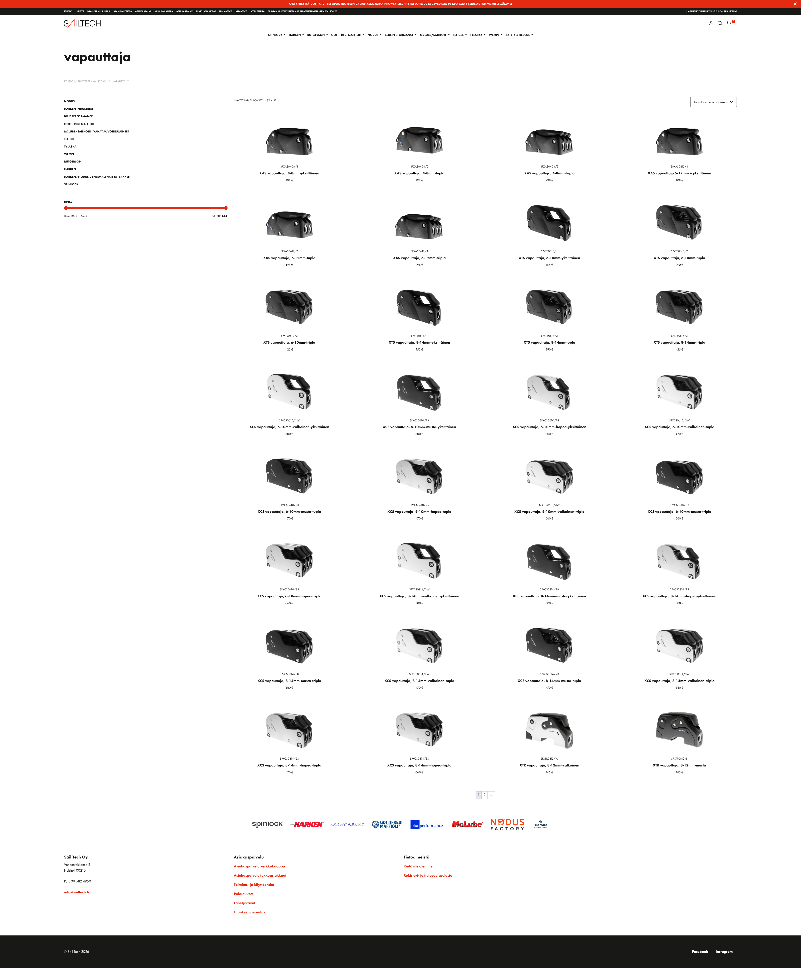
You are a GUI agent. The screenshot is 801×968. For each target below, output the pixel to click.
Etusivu (68, 11)
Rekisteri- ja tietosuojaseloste (428, 875)
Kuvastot (241, 11)
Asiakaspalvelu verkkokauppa (154, 11)
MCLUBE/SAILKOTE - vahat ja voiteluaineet (96, 132)
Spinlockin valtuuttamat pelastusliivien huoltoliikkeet (302, 11)
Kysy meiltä (257, 11)
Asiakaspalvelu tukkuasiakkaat (196, 11)
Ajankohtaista (122, 11)
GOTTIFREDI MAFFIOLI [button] (346, 35)
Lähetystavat (244, 903)
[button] (719, 23)
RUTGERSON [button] (316, 35)
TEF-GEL (69, 139)
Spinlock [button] (275, 35)
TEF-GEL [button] (458, 35)
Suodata (220, 216)
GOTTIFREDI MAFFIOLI (79, 124)
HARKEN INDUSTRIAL (78, 109)
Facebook (700, 951)
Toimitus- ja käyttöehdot (254, 884)
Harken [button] (295, 35)
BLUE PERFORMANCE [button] (399, 35)
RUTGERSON (73, 162)
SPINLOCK (71, 184)
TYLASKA (70, 147)
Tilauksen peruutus (249, 912)
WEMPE (69, 154)
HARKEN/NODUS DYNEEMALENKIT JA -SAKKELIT (98, 177)
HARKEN (70, 169)
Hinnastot (225, 11)
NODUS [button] (373, 35)
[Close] (795, 4)
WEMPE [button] (494, 35)
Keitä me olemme (418, 866)
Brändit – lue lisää (98, 11)
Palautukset (243, 894)
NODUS (69, 101)
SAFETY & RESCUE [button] (518, 35)
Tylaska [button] (476, 35)
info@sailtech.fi (76, 892)
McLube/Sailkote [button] (433, 35)
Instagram (724, 951)
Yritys (80, 11)
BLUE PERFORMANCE (78, 116)
